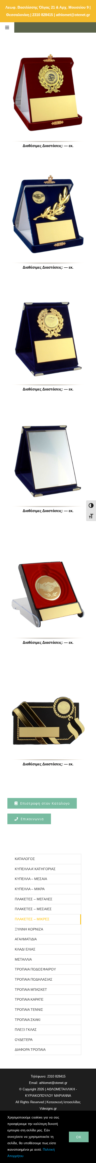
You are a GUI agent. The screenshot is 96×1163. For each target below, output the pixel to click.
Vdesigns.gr (48, 1108)
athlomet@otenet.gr (73, 15)
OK (78, 1137)
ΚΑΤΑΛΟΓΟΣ (25, 859)
